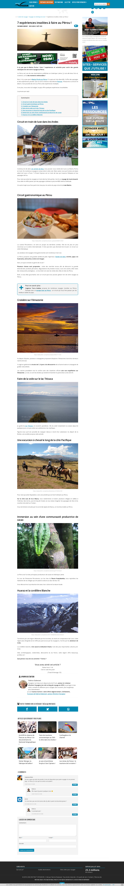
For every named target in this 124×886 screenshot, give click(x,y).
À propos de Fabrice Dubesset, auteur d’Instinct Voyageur (46, 694)
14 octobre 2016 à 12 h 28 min (37, 813)
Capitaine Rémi (29, 777)
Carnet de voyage (23, 17)
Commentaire (22, 823)
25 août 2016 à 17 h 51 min (30, 784)
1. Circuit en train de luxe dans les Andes (34, 102)
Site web (21, 843)
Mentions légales (39, 879)
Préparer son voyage (46, 2)
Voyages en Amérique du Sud (37, 17)
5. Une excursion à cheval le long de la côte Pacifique (38, 110)
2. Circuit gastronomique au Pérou (32, 104)
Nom (20, 837)
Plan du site (98, 877)
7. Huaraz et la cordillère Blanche (32, 115)
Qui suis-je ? (20, 870)
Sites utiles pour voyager (67, 870)
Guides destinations (44, 870)
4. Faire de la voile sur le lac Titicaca (32, 108)
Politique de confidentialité (66, 879)
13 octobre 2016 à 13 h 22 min (30, 804)
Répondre (75, 784)
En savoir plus (107, 884)
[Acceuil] (16, 17)
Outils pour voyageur (79, 2)
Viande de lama (60, 257)
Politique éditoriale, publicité (51, 879)
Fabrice (34, 789)
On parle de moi (82, 877)
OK (113, 884)
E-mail (51, 837)
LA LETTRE (67, 2)
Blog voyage (33, 2)
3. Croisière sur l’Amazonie (29, 106)
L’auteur (31, 6)
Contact (90, 877)
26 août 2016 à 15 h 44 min (37, 794)
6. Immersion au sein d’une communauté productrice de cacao (41, 112)
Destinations (59, 2)
